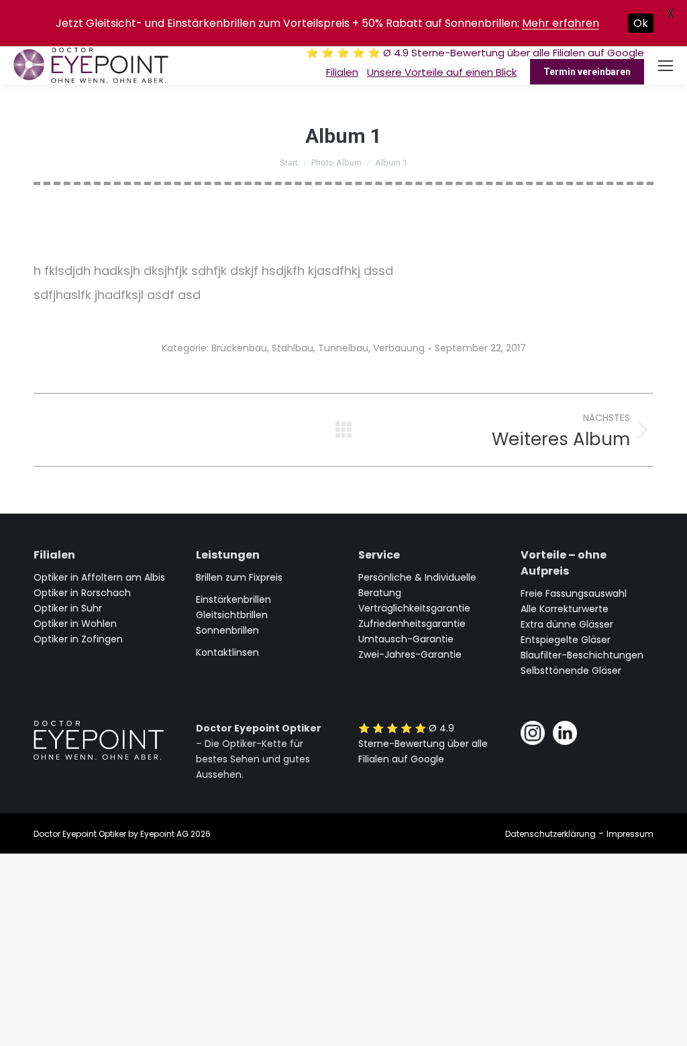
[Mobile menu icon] (665, 66)
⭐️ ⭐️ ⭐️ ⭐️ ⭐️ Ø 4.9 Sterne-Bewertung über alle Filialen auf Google (475, 53)
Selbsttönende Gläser (571, 670)
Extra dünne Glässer (567, 624)
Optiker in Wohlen (75, 623)
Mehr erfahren (560, 23)
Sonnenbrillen (227, 630)
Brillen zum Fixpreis (239, 577)
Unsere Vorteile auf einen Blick (442, 72)
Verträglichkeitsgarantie (414, 608)
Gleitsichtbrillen (232, 615)
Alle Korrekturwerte (565, 609)
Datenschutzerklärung (550, 833)
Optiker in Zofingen (78, 639)
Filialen (342, 72)
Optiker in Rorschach (82, 592)
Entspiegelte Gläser (566, 639)
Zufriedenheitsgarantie (412, 623)
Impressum (629, 833)
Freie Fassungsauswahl (574, 593)
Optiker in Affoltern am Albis (99, 577)
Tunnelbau (343, 348)
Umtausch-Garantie (406, 639)
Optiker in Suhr (68, 608)
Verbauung (399, 348)
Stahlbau (292, 348)
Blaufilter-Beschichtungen (582, 655)
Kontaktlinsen (227, 652)
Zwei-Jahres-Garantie (410, 654)
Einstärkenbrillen (233, 599)
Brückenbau (239, 348)
